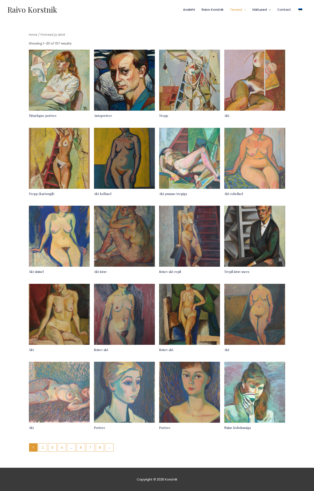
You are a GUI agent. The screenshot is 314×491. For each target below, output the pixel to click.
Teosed (236, 9)
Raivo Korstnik (32, 9)
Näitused (259, 9)
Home (33, 35)
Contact (284, 9)
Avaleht (189, 9)
